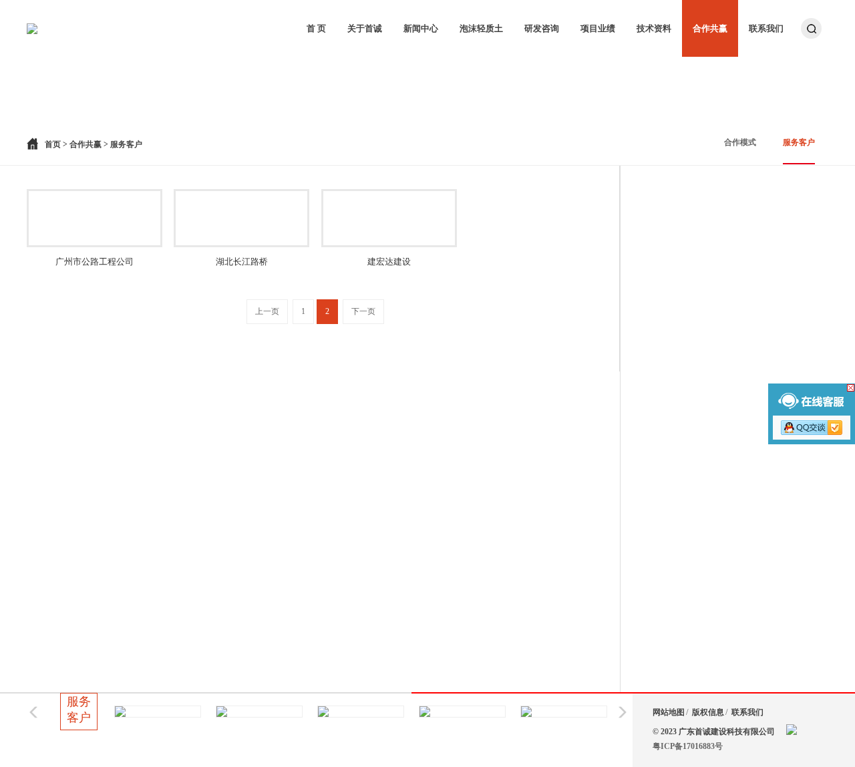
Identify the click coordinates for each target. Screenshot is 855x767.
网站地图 (669, 712)
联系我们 (766, 28)
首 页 (316, 28)
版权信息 (708, 712)
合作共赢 (710, 28)
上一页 (267, 311)
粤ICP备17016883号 (688, 746)
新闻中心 (420, 28)
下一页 (363, 311)
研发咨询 (541, 28)
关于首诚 (364, 28)
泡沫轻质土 (481, 28)
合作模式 (740, 142)
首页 (53, 144)
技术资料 (654, 28)
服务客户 (799, 142)
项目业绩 (597, 28)
